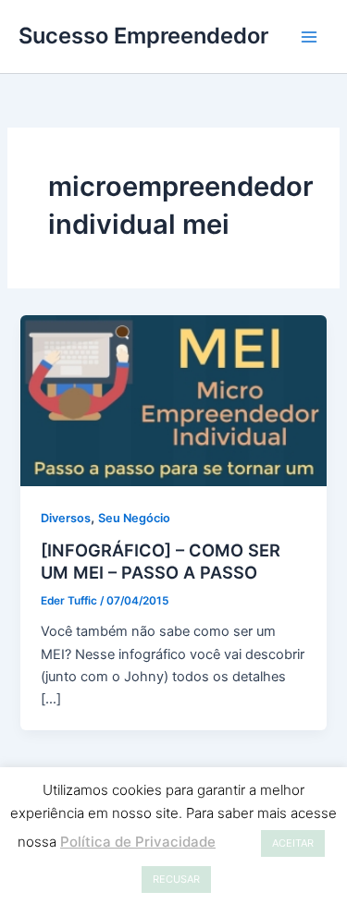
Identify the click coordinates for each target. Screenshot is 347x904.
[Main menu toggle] (309, 37)
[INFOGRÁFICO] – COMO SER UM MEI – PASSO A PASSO (160, 561)
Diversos (66, 518)
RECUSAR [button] (176, 879)
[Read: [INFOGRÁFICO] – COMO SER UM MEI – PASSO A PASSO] (173, 400)
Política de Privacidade (138, 841)
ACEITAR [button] (293, 843)
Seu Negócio (134, 518)
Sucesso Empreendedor (143, 35)
